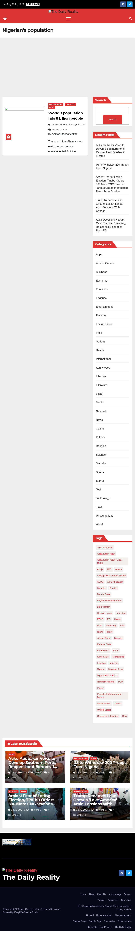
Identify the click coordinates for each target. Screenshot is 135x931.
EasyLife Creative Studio (26, 912)
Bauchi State (103, 594)
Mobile (100, 402)
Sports (100, 472)
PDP (120, 681)
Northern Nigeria (105, 681)
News (51, 107)
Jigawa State (103, 638)
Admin (81, 125)
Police (100, 688)
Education (102, 289)
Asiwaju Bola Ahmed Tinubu (111, 575)
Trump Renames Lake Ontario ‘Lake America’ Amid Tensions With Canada (95, 801)
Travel (99, 507)
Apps (99, 254)
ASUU (100, 581)
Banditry (101, 588)
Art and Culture (105, 263)
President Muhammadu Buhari (109, 696)
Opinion (100, 428)
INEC (100, 625)
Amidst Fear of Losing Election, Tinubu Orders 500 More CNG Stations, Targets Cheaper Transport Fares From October (112, 184)
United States (104, 709)
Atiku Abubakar (115, 581)
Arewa (118, 569)
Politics (100, 437)
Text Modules (105, 927)
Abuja (100, 569)
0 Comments (60, 130)
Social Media (103, 703)
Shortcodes (109, 921)
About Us (101, 894)
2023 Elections (104, 547)
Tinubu (117, 703)
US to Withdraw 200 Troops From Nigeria (99, 764)
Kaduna (118, 638)
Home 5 (90, 915)
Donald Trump (104, 613)
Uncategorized (105, 515)
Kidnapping (118, 656)
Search (100, 100)
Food (99, 332)
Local (99, 393)
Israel (109, 631)
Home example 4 (123, 915)
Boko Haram (103, 606)
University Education (107, 716)
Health (100, 350)
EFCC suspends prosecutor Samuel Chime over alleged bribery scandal (104, 908)
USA (124, 716)
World (99, 524)
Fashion (101, 315)
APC (109, 569)
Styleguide (92, 927)
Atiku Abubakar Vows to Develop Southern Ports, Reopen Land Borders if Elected (32, 764)
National (101, 411)
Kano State (103, 656)
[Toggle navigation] (68, 19)
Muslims (113, 663)
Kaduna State (104, 644)
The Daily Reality (31, 877)
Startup (100, 480)
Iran (122, 625)
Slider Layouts (124, 921)
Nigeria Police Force (107, 675)
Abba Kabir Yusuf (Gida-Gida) (109, 561)
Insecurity (111, 625)
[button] (130, 18)
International (55, 104)
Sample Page (79, 921)
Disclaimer (126, 900)
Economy (101, 280)
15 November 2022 (62, 125)
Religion (101, 446)
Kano (116, 650)
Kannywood (103, 367)
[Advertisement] (67, 62)
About (91, 894)
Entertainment (104, 306)
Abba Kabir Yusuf (106, 553)
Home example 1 (104, 915)
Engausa (101, 298)
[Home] (4, 18)
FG (108, 619)
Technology (103, 498)
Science (101, 454)
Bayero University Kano (109, 600)
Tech (99, 489)
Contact (127, 894)
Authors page (114, 894)
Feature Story (104, 324)
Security (101, 463)
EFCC (100, 619)
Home (83, 894)
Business (101, 272)
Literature (101, 385)
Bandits (113, 588)
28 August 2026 (20, 773)
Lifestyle (70, 104)
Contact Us (113, 900)
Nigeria (101, 669)
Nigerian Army (115, 669)
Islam (100, 631)
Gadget (100, 341)
